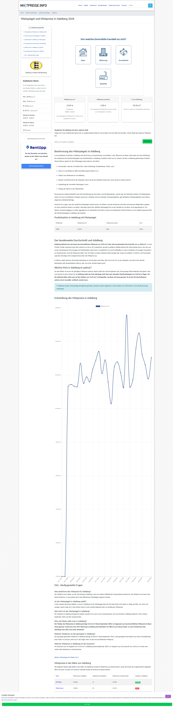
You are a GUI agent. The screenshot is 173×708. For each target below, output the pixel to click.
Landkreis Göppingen (44, 13)
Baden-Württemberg (31, 13)
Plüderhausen (59, 688)
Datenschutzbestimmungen (10, 700)
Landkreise (93, 5)
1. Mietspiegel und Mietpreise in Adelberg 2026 (35, 32)
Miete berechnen (114, 5)
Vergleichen (147, 141)
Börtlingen (59, 682)
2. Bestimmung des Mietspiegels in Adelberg (34, 36)
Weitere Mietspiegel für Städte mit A (66, 657)
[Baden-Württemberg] (36, 65)
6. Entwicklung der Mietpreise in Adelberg (33, 51)
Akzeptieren (87, 704)
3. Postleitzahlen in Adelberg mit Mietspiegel (34, 39)
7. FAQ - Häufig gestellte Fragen (31, 55)
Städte (86, 5)
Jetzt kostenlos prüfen (36, 166)
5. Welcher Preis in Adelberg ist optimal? (33, 47)
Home (80, 5)
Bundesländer (102, 5)
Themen (124, 5)
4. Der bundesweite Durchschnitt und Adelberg (34, 43)
